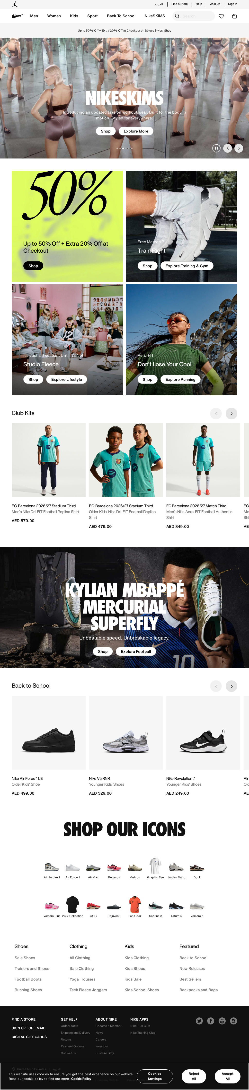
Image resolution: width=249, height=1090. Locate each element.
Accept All (227, 1076)
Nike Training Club (142, 1033)
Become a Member (108, 1026)
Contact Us (68, 1053)
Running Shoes (28, 990)
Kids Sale (133, 979)
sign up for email (28, 1028)
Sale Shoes (25, 958)
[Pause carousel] (216, 148)
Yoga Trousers (82, 979)
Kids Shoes (134, 968)
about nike (106, 1019)
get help (69, 1019)
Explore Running (181, 379)
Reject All (194, 1076)
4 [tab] (126, 148)
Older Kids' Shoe (26, 784)
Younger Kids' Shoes (106, 784)
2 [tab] (120, 148)
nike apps (139, 1019)
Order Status (69, 1026)
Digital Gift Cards (29, 1037)
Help (199, 4)
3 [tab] (123, 148)
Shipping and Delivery (75, 1033)
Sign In (232, 4)
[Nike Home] (18, 16)
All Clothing (80, 958)
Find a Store (179, 4)
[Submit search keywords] (177, 16)
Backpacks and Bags (198, 990)
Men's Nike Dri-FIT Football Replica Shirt (45, 512)
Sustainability (105, 1053)
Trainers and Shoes (32, 968)
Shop (106, 131)
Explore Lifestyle (66, 379)
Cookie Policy (81, 1078)
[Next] (238, 148)
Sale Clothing (82, 968)
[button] (34, 16)
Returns (66, 1039)
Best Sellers (190, 979)
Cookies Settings (155, 1076)
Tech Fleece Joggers (88, 990)
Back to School (193, 958)
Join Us (215, 4)
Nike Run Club (140, 1026)
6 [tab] (132, 148)
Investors (102, 1046)
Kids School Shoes (141, 990)
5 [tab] (129, 148)
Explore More (136, 131)
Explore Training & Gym (187, 266)
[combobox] (193, 16)
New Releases (192, 968)
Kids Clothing (136, 958)
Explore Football (136, 651)
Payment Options (72, 1046)
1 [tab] (117, 148)
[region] (124, 1076)
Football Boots (28, 979)
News (99, 1033)
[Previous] (227, 148)
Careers (101, 1039)
